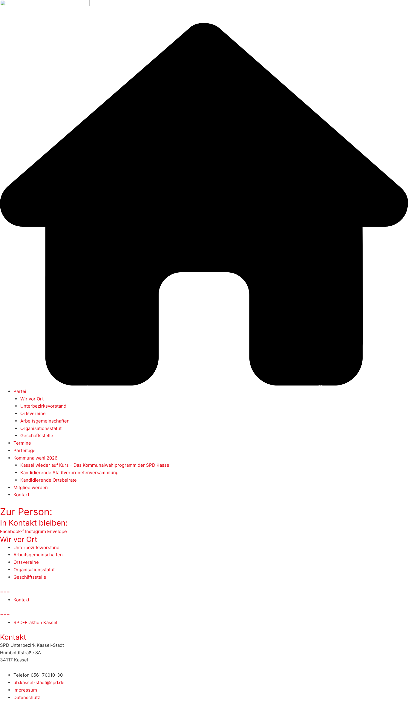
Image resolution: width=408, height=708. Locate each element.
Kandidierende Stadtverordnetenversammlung (69, 472)
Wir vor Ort (32, 399)
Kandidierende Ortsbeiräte (48, 480)
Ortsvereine (33, 413)
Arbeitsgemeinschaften (45, 421)
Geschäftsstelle (36, 435)
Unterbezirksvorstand (43, 406)
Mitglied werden (30, 487)
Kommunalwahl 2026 (35, 458)
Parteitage (24, 450)
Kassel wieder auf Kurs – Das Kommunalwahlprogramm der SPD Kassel (95, 465)
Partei (19, 391)
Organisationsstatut (41, 428)
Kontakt (21, 494)
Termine (22, 443)
